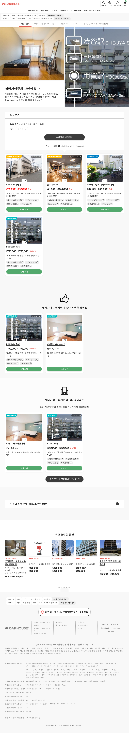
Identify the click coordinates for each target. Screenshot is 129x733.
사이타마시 (29, 681)
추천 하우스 (65, 24)
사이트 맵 (81, 622)
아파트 (75, 24)
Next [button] (39, 168)
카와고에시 (78, 681)
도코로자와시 (60, 681)
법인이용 (77, 10)
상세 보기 (24, 209)
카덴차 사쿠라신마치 (56, 344)
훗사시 (37, 677)
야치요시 (63, 685)
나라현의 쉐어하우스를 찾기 (13, 708)
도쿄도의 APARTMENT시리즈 (64, 479)
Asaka (102, 681)
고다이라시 (29, 677)
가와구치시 (38, 681)
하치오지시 (107, 672)
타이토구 (62, 670)
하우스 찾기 (25, 24)
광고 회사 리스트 (83, 625)
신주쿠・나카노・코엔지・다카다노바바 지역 (102, 663)
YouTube (110, 631)
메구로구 (91, 670)
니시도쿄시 (113, 675)
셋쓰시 (34, 700)
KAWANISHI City (54, 704)
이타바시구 (67, 672)
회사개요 (37, 625)
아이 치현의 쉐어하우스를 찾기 (14, 692)
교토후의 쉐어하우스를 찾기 (13, 696)
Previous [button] (9, 168)
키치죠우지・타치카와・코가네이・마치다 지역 (40, 663)
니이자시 (52, 681)
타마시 (106, 675)
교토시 (28, 696)
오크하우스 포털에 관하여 (42, 622)
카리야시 (28, 692)
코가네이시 (73, 675)
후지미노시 (87, 681)
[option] (24, 168)
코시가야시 (70, 681)
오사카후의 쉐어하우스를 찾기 (14, 700)
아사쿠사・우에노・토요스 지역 (88, 666)
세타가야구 (105, 670)
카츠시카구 (90, 672)
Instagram (116, 628)
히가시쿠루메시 (98, 675)
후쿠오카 (28, 711)
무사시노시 (29, 675)
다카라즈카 (29, 704)
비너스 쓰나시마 (13, 184)
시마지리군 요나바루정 (33, 718)
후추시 (44, 675)
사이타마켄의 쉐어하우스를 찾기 (15, 681)
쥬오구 (35, 670)
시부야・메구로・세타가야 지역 (36, 666)
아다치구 (82, 672)
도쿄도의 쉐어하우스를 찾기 (13, 663)
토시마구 (44, 672)
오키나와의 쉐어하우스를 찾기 (14, 718)
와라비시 (95, 681)
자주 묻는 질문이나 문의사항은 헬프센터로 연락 (66, 612)
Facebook (105, 628)
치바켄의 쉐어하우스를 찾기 (13, 685)
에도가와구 (99, 672)
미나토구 (42, 670)
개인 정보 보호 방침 (40, 633)
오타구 (98, 670)
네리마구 (75, 672)
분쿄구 (56, 670)
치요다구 (28, 670)
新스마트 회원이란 (62, 625)
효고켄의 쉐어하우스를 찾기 (13, 704)
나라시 (28, 708)
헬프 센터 (59, 622)
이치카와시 (29, 685)
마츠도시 (56, 685)
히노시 (80, 675)
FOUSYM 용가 (13, 246)
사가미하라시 (47, 689)
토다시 (45, 681)
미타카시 (37, 675)
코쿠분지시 (87, 675)
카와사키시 (38, 689)
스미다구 (69, 670)
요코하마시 (29, 689)
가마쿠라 (56, 689)
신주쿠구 (49, 670)
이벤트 (54, 10)
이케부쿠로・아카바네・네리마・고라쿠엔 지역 (72, 663)
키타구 (51, 672)
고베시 (45, 704)
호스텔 (80, 628)
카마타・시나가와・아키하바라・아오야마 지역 (62, 666)
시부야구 (113, 670)
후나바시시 (38, 685)
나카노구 (28, 672)
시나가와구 (83, 670)
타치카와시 (116, 672)
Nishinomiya (65, 704)
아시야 (73, 704)
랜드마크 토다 (53, 184)
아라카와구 (58, 672)
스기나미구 (36, 672)
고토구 (76, 670)
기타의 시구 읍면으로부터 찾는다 (45, 24)
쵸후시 (58, 675)
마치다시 (65, 675)
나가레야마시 (47, 685)
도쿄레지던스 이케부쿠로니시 (100, 184)
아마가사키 (38, 704)
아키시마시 (51, 675)
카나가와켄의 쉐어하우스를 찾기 (15, 689)
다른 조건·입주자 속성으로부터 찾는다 (95, 24)
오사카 (28, 700)
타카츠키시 (41, 700)
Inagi (42, 677)
